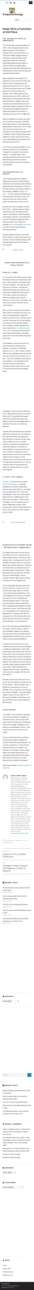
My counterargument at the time (20, 224)
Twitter (21, 765)
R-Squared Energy (13, 14)
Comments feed (8, 1272)
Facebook (6, 768)
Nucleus (3, 1285)
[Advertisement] (17, 392)
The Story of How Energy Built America (15, 904)
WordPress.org (7, 1275)
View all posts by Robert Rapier (20, 833)
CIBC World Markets (10, 484)
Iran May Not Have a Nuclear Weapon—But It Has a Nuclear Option (17, 1142)
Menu (17, 20)
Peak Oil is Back (15, 1154)
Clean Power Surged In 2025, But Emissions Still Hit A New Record (16, 1131)
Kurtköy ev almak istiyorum (11, 1129)
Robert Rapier (9, 840)
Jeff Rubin (6, 481)
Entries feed (6, 1268)
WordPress (11, 1287)
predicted (12, 351)
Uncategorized (7, 842)
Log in (4, 1265)
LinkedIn (26, 765)
